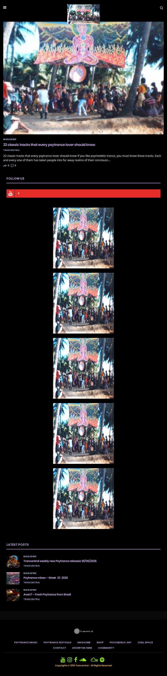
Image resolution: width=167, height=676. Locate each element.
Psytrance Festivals (57, 642)
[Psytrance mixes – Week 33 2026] (13, 578)
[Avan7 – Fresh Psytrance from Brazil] (13, 595)
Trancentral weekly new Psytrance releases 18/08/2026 (60, 561)
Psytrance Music (25, 642)
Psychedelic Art (121, 642)
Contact (59, 648)
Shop (100, 642)
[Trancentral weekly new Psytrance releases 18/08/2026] (13, 561)
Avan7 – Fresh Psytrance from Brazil (47, 594)
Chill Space (145, 642)
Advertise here (82, 648)
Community (106, 648)
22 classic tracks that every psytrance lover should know (49, 144)
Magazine (9, 139)
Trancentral (11, 150)
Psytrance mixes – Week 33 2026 (45, 578)
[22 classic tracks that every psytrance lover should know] (83, 78)
